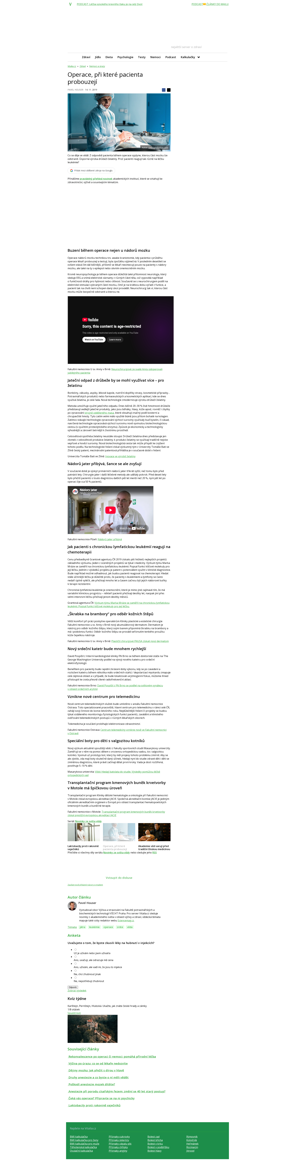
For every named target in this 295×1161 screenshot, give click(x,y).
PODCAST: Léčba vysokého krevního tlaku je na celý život (109, 4)
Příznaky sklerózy (119, 1140)
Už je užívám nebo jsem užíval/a (92, 953)
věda (129, 927)
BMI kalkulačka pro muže (84, 1143)
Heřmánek (192, 1143)
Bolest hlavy (154, 1150)
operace (108, 927)
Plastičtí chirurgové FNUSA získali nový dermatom (140, 641)
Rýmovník (192, 1136)
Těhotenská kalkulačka (83, 1147)
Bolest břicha (155, 1140)
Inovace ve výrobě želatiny (120, 456)
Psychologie (125, 57)
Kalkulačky (188, 57)
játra (82, 927)
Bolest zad (153, 1136)
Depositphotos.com (158, 147)
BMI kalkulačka (79, 1136)
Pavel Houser (75, 89)
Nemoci (155, 57)
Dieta (109, 57)
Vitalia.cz (72, 66)
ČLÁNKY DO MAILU (217, 4)
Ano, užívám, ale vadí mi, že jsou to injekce (98, 967)
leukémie (94, 927)
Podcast (170, 57)
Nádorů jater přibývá (110, 539)
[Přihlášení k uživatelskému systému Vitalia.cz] (223, 57)
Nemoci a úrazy (97, 66)
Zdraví (86, 57)
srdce (120, 927)
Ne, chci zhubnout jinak (87, 974)
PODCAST (197, 4)
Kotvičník (191, 1140)
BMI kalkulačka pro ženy (84, 1140)
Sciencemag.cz (126, 920)
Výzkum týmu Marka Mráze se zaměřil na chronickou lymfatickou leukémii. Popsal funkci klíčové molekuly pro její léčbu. (118, 604)
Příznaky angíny (118, 1150)
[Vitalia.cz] (71, 4)
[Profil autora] (72, 906)
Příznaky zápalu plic (120, 1143)
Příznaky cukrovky (119, 1136)
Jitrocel (190, 1150)
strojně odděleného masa (99, 412)
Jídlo (98, 57)
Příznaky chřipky (118, 1147)
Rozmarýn (192, 1147)
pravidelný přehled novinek (96, 178)
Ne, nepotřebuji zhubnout (89, 981)
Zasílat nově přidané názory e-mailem (85, 884)
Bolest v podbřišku (158, 1147)
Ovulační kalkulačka (81, 1150)
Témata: (72, 927)
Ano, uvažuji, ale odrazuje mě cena (93, 960)
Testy (142, 57)
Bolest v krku (155, 1143)
